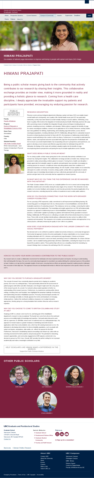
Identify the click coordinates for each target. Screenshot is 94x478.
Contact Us (7, 439)
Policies (13, 19)
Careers (43, 464)
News (42, 460)
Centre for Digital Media (73, 465)
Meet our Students (28, 65)
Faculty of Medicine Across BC (75, 467)
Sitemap (15, 448)
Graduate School (7, 65)
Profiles (22, 448)
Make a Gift (44, 466)
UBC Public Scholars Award (12, 143)
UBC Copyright (31, 474)
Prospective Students (16, 15)
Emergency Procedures (10, 474)
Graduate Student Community (41, 439)
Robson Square (70, 463)
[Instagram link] (57, 434)
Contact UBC (45, 456)
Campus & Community (46, 15)
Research (28, 448)
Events (43, 462)
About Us (20, 19)
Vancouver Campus (72, 456)
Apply (89, 15)
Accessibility (40, 474)
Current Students (32, 15)
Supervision (68, 15)
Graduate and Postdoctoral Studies (47, 426)
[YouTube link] (67, 434)
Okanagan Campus (72, 458)
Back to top (7, 448)
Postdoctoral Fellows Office (44, 435)
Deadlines (77, 15)
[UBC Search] (87, 2)
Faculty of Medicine (10, 121)
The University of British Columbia (8, 4)
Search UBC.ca (45, 468)
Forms (7, 19)
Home (6, 15)
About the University (47, 458)
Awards (59, 15)
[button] (14, 163)
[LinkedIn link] (62, 434)
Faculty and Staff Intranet (43, 442)
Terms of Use (21, 474)
